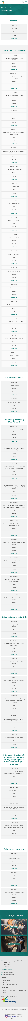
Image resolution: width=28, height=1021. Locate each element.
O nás (6, 7)
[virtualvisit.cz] (10, 1016)
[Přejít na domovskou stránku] (3, 2)
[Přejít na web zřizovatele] (14, 1000)
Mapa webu (6, 980)
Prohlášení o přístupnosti (10, 984)
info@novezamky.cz (8, 974)
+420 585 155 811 (8, 973)
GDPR (5, 982)
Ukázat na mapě (7, 969)
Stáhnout (14, 38)
